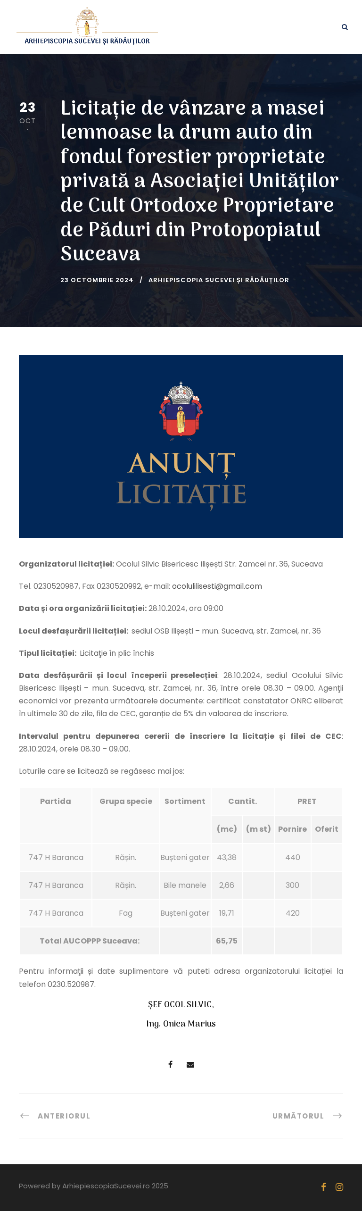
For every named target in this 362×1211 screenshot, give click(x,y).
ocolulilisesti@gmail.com (217, 586)
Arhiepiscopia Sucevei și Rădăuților (218, 280)
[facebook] (323, 1187)
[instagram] (339, 1187)
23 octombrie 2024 (97, 280)
